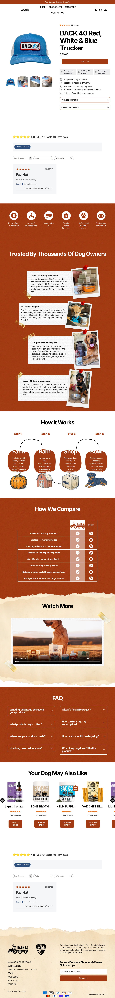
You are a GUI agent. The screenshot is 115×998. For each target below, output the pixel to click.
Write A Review (23, 147)
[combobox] (43, 158)
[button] (101, 10)
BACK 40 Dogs (20, 991)
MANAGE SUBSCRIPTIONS (19, 962)
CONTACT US (57, 13)
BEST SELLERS (55, 7)
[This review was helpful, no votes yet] (46, 188)
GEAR (10, 973)
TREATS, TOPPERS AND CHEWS (22, 969)
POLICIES (12, 984)
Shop (42, 7)
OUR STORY (70, 7)
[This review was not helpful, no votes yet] (50, 188)
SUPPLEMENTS (14, 966)
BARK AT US (13, 981)
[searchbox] (20, 158)
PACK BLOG (13, 977)
